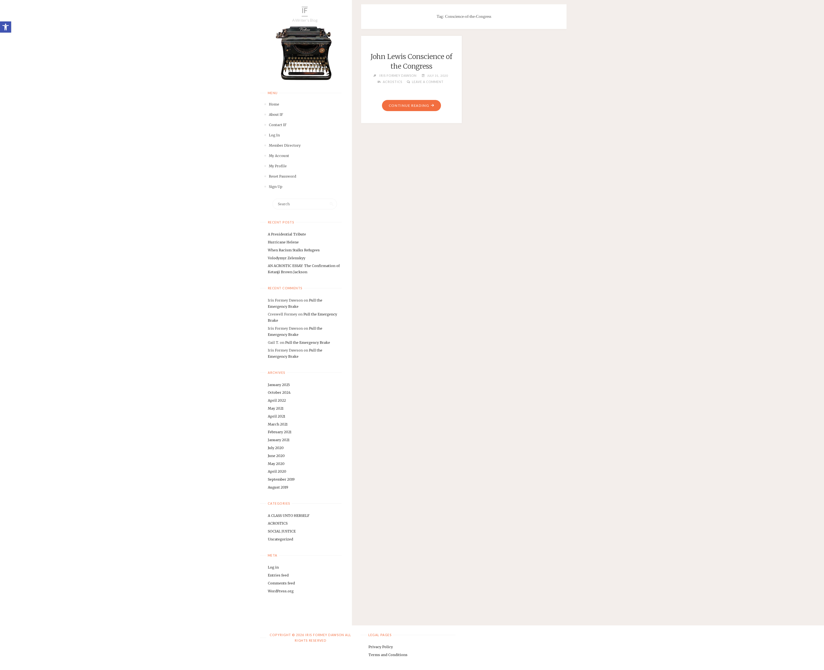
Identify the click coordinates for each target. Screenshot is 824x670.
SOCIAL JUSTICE (282, 531)
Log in (273, 567)
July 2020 (276, 448)
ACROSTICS (278, 523)
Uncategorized (280, 539)
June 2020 (276, 456)
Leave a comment (428, 82)
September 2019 (281, 479)
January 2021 (278, 440)
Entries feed (278, 575)
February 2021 (279, 432)
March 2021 (278, 424)
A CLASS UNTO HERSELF (288, 515)
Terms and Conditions (387, 655)
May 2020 (276, 464)
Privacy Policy (380, 647)
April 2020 (277, 471)
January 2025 (279, 385)
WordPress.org (281, 591)
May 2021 (275, 408)
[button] (5, 27)
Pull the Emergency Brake (307, 342)
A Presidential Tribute (287, 234)
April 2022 (277, 400)
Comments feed (281, 583)
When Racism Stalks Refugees (294, 250)
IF (305, 11)
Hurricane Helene (283, 242)
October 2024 (279, 392)
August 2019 (278, 487)
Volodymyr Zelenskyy (286, 258)
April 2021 (276, 416)
